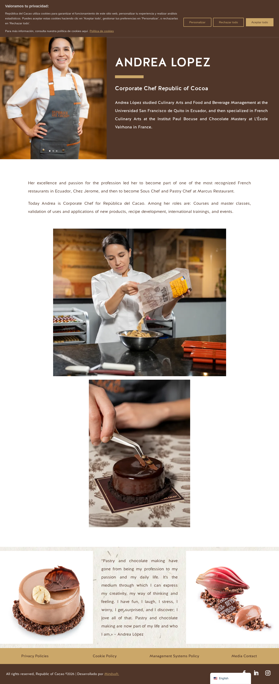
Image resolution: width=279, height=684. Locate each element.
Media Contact (244, 656)
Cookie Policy (105, 656)
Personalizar (197, 22)
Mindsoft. (111, 674)
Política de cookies (102, 31)
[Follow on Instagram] (268, 673)
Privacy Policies (35, 656)
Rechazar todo (228, 22)
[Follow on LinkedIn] (256, 673)
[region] (139, 18)
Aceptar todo (259, 22)
